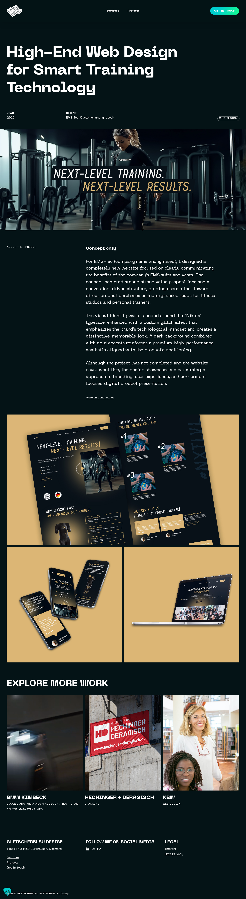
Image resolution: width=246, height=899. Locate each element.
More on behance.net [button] (100, 397)
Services (13, 857)
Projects (12, 862)
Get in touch (16, 868)
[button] (7, 891)
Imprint (170, 849)
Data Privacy (174, 854)
